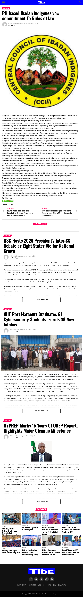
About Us (41, 585)
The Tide (13, 25)
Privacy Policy (51, 585)
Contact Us (32, 585)
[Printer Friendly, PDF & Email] (7, 201)
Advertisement (21, 585)
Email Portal (62, 585)
